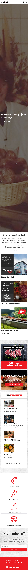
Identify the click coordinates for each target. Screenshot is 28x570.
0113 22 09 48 (17, 562)
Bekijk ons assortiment (14, 384)
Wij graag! (14, 463)
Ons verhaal (6, 121)
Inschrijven (14, 549)
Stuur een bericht (14, 567)
